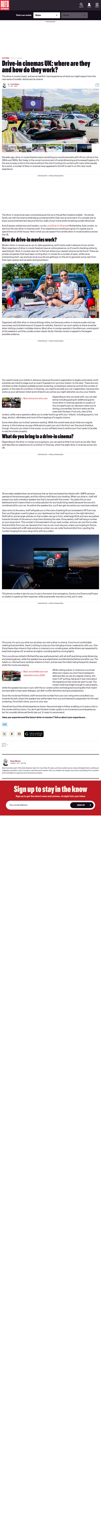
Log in (89, 7)
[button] (50, 116)
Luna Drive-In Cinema (56, 225)
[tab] (9, 148)
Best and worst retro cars (35, 398)
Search (81, 7)
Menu (97, 7)
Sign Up (81, 805)
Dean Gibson (15, 84)
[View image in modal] (5, 116)
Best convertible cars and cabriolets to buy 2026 (35, 673)
